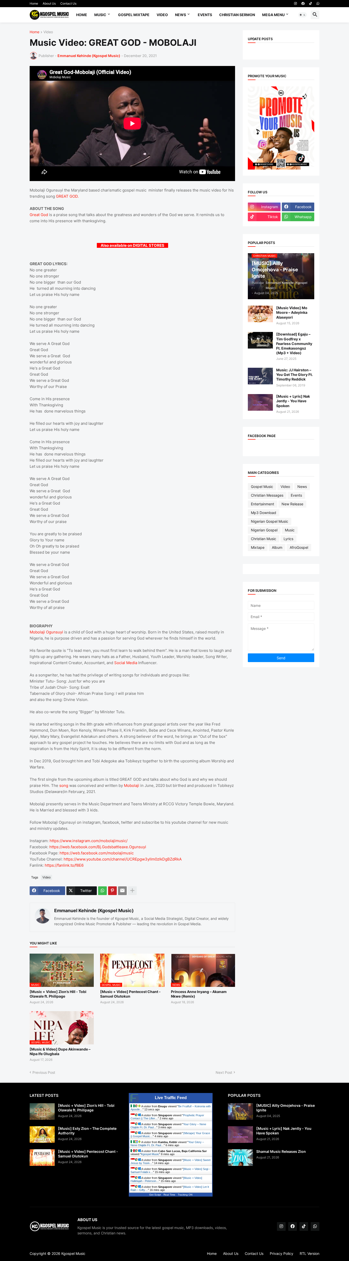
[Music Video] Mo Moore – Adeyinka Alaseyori (291, 312)
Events (205, 15)
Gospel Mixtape (133, 15)
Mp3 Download (263, 512)
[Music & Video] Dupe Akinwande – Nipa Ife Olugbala (60, 1051)
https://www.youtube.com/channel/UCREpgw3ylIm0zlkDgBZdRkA (123, 859)
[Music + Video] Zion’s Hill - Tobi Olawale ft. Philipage (58, 993)
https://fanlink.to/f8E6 (64, 865)
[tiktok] (310, 3)
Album (277, 547)
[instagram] (295, 3)
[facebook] (303, 3)
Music (100, 15)
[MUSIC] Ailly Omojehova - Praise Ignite (285, 1107)
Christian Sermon (237, 15)
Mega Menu (273, 15)
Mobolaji (131, 785)
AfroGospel (299, 547)
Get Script (155, 1194)
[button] (302, 14)
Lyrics (288, 539)
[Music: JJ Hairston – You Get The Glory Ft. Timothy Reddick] (260, 376)
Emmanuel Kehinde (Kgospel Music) (94, 910)
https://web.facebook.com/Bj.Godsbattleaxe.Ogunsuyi (97, 846)
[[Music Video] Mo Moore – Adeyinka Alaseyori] (260, 314)
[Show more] (132, 890)
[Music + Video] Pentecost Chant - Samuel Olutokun (130, 993)
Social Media (125, 662)
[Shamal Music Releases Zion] (240, 1157)
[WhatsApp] (102, 890)
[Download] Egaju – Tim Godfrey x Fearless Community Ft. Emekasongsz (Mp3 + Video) (294, 343)
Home (34, 3)
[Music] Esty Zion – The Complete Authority (87, 1130)
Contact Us (68, 3)
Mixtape (257, 547)
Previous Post (43, 1072)
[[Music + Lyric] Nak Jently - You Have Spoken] (260, 402)
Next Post (224, 1072)
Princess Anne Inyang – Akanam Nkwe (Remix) (199, 993)
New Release (292, 504)
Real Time (169, 1194)
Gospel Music (262, 486)
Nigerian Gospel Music (269, 521)
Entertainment (262, 504)
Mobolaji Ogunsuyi (46, 632)
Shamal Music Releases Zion (281, 1151)
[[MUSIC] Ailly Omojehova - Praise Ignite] (240, 1111)
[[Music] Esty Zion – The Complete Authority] (42, 1134)
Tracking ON (185, 1194)
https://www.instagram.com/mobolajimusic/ (88, 840)
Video (162, 15)
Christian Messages (267, 495)
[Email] (122, 890)
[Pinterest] (112, 890)
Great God (39, 214)
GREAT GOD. (67, 196)
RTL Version (309, 1253)
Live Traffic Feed (171, 1098)
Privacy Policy (281, 1253)
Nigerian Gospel (264, 530)
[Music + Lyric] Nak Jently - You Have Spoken (293, 401)
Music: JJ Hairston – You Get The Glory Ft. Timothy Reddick (294, 374)
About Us (49, 3)
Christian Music (263, 539)
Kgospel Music (150, 1154)
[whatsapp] (318, 3)
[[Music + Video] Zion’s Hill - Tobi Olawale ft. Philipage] (42, 1111)
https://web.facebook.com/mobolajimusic (97, 853)
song (63, 785)
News (180, 15)
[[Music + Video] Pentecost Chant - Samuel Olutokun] (42, 1157)
